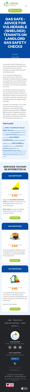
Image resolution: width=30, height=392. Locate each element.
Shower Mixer (12, 152)
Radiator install (23, 151)
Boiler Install (9, 127)
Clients (23, 323)
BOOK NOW (16, 11)
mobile (17, 148)
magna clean (12, 148)
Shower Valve (23, 152)
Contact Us (15, 326)
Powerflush (7, 150)
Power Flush (16, 151)
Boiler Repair (20, 127)
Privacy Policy (17, 320)
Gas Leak (19, 134)
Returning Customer (6, 152)
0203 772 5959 (15, 367)
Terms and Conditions (12, 323)
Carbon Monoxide (17, 130)
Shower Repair (18, 152)
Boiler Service (8, 130)
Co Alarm (22, 130)
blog (4, 127)
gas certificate (16, 132)
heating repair (9, 143)
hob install (16, 143)
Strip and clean (7, 154)
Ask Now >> (15, 358)
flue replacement (8, 132)
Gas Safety (7, 137)
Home (9, 320)
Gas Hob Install (11, 135)
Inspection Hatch (12, 146)
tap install (14, 154)
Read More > (15, 218)
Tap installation (20, 154)
